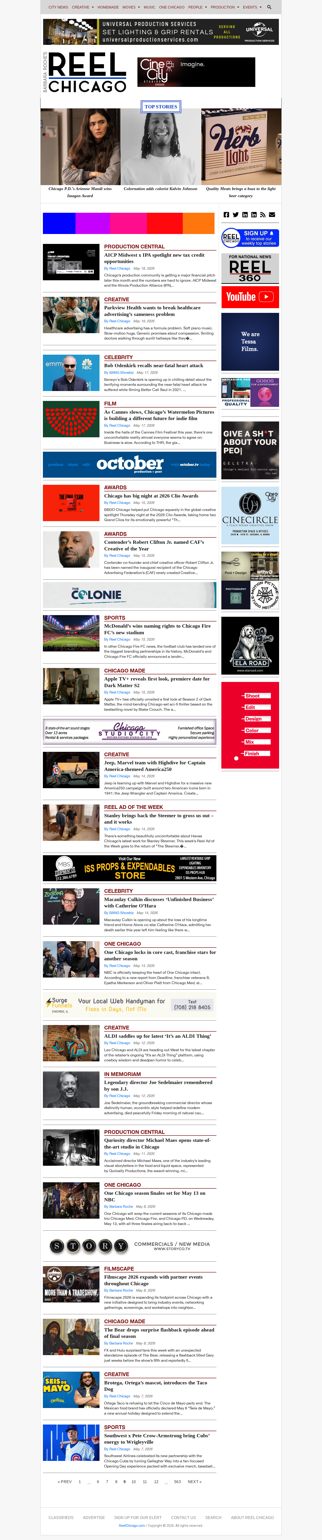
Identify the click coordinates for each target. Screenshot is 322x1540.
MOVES (129, 7)
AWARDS (115, 513)
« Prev (65, 1482)
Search (213, 1518)
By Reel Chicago (117, 268)
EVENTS (250, 7)
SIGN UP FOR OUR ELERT (138, 1518)
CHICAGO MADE (124, 696)
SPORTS (114, 644)
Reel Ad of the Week (133, 833)
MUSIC (149, 7)
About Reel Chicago (252, 1518)
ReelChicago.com (132, 1525)
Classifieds (61, 1518)
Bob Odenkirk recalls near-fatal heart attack (153, 391)
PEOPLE (195, 7)
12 (158, 1481)
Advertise (94, 1518)
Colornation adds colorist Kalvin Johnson (160, 188)
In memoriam (122, 1100)
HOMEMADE (108, 7)
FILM (110, 429)
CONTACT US (183, 1518)
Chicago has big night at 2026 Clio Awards (151, 522)
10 (135, 1481)
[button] (269, 7)
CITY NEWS (58, 7)
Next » (195, 1482)
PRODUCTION (223, 7)
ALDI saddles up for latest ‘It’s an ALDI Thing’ (157, 1062)
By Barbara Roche (118, 1232)
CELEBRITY (118, 383)
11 (146, 1481)
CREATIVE (80, 7)
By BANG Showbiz (119, 398)
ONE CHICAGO (172, 7)
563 (179, 1481)
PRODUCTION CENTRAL (134, 246)
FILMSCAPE (119, 1269)
